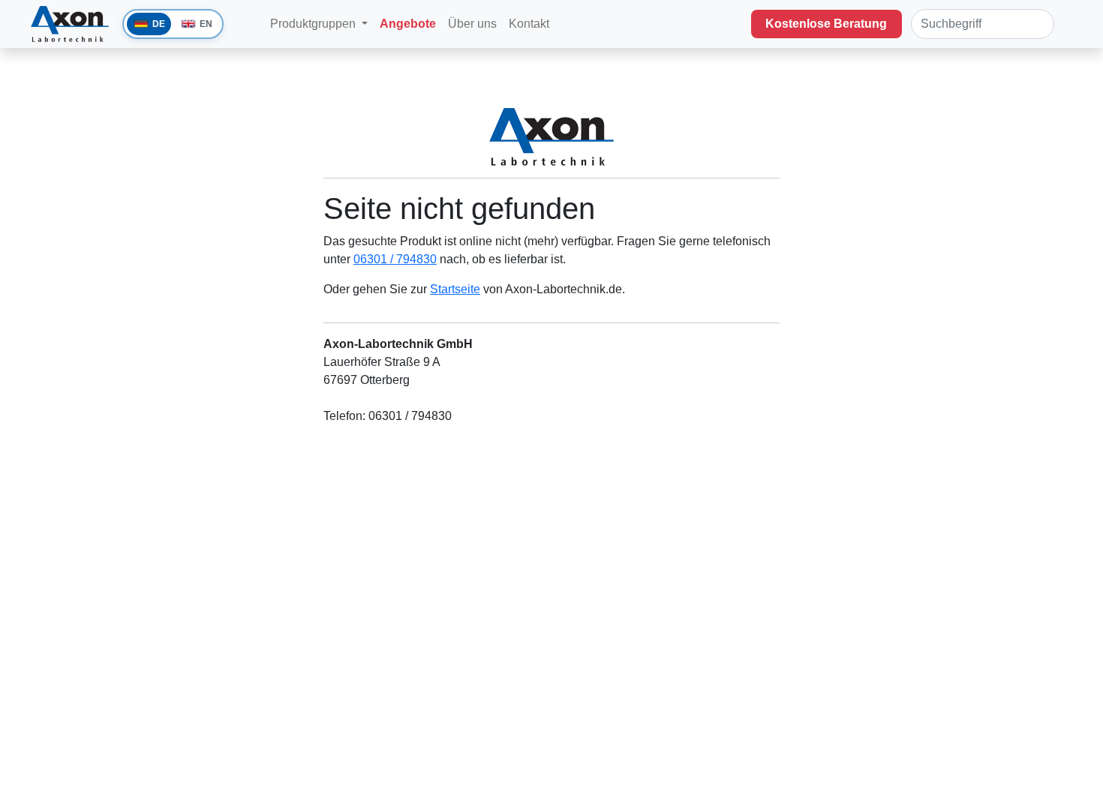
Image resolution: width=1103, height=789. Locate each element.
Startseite (455, 289)
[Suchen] (1038, 24)
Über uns (472, 23)
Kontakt (530, 23)
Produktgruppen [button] (314, 23)
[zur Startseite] (258, 15)
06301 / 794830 (395, 259)
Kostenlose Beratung (826, 23)
